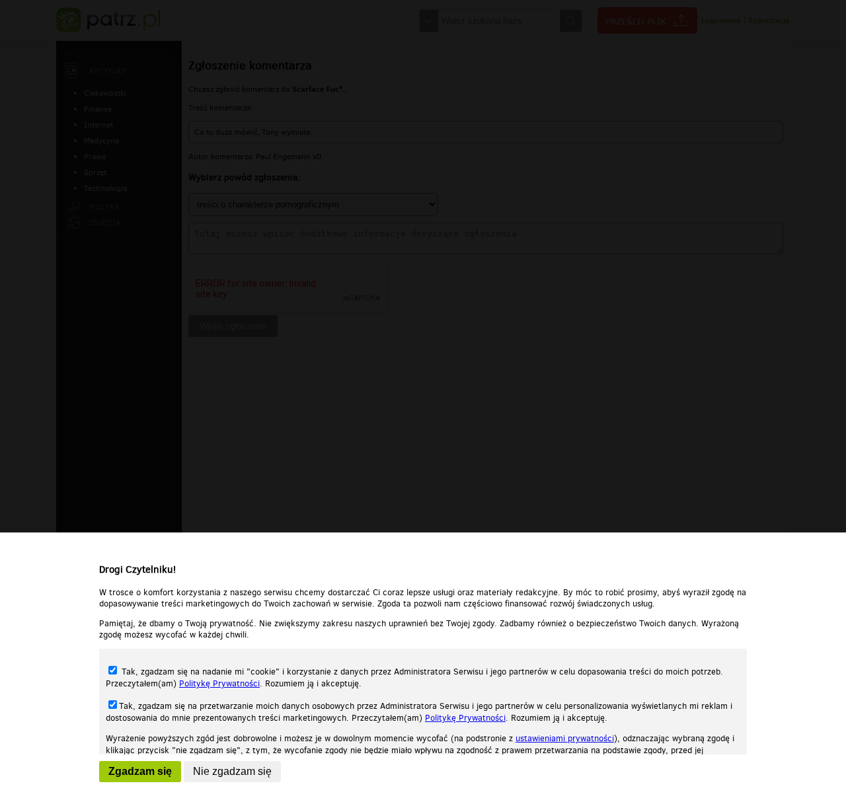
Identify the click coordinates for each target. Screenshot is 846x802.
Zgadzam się (140, 771)
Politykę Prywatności (219, 683)
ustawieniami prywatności (565, 738)
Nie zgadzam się (232, 771)
